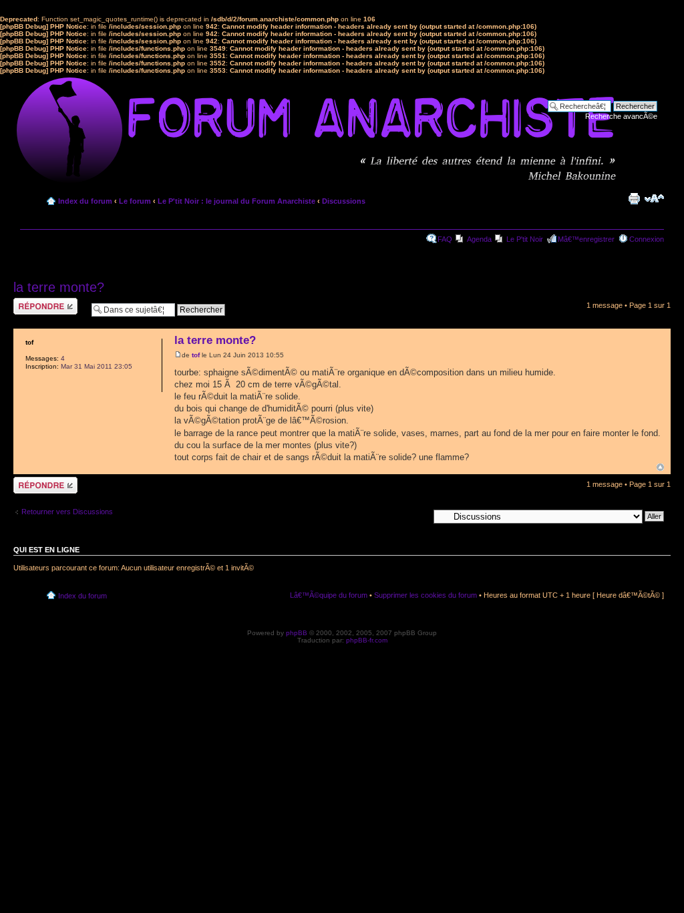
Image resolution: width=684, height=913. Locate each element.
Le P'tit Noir (524, 239)
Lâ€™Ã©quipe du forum (328, 595)
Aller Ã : (415, 516)
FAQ (445, 239)
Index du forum (85, 201)
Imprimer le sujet (634, 198)
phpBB (296, 632)
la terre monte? (58, 287)
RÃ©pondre (32, 302)
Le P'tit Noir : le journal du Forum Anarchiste (236, 201)
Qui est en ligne (46, 550)
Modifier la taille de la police (654, 198)
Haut (660, 467)
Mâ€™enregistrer (586, 239)
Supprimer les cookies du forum (425, 595)
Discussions (343, 201)
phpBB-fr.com (366, 640)
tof (196, 355)
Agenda (479, 239)
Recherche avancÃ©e (621, 116)
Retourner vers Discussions (67, 512)
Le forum (135, 201)
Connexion (646, 239)
